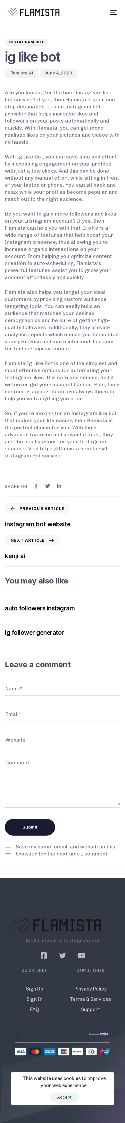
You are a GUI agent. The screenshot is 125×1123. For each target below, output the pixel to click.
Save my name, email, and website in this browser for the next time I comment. (65, 850)
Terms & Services (90, 999)
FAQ (34, 1009)
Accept (64, 1097)
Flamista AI (21, 73)
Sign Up (34, 989)
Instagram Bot (26, 42)
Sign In (35, 999)
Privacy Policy (90, 989)
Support (90, 1009)
